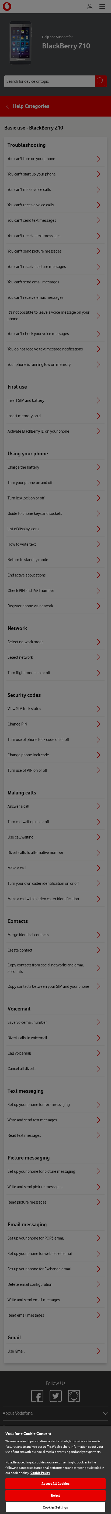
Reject (55, 1495)
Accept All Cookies (55, 1484)
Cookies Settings (55, 1507)
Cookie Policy (40, 1473)
